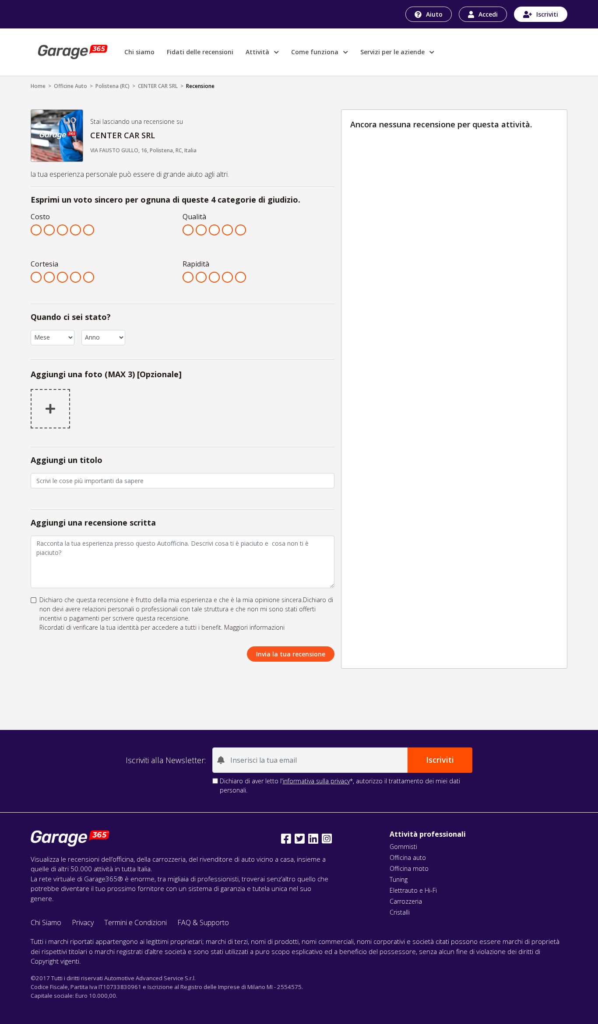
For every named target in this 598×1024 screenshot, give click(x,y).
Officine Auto (70, 86)
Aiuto (434, 14)
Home (38, 86)
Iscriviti (547, 14)
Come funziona (315, 52)
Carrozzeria (406, 901)
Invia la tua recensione (290, 654)
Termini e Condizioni (135, 922)
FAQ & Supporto (203, 922)
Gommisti (403, 846)
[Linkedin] (313, 838)
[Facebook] (286, 838)
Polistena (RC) (112, 86)
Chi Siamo (46, 922)
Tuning (399, 879)
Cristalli (400, 912)
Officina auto (408, 857)
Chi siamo (139, 52)
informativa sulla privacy (316, 781)
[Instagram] (327, 838)
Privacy (83, 922)
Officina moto (409, 868)
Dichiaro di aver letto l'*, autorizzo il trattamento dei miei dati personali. (340, 785)
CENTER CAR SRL (158, 86)
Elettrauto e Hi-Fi (413, 890)
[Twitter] (300, 838)
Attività (258, 52)
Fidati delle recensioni (200, 52)
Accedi (488, 14)
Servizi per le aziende (393, 52)
